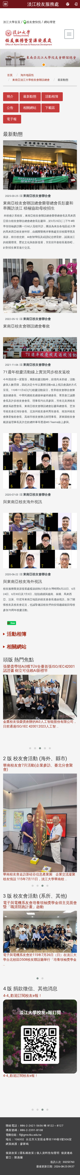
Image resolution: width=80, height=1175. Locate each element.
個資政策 (11, 1152)
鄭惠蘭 (18, 1157)
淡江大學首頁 (11, 22)
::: (1, 21)
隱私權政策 (27, 1152)
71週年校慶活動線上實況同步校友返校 (36, 372)
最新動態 (29, 96)
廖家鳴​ (24, 1143)
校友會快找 (33, 22)
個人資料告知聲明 (48, 1152)
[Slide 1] (43, 64)
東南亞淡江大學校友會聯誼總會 (31, 79)
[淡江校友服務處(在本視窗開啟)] (28, 37)
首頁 (10, 75)
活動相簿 (51, 96)
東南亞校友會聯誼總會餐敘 (26, 326)
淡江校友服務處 (43, 4)
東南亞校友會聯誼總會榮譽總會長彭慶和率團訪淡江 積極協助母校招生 (38, 206)
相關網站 (29, 108)
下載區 (50, 108)
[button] (30, 748)
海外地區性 (27, 75)
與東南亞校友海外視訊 (22, 501)
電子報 (12, 119)
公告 (10, 108)
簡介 (10, 96)
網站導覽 (49, 22)
